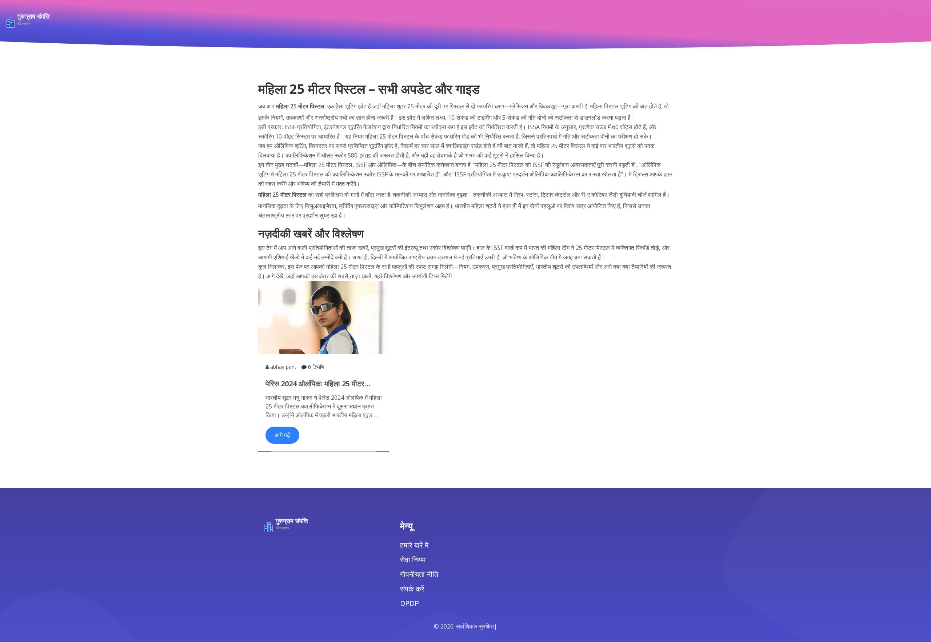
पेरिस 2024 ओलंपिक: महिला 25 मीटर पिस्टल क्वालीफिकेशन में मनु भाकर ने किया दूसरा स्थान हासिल (320, 384)
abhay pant (283, 366)
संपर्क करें (412, 589)
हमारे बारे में (414, 545)
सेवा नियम (412, 560)
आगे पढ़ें (282, 435)
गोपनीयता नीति (419, 574)
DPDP (409, 603)
